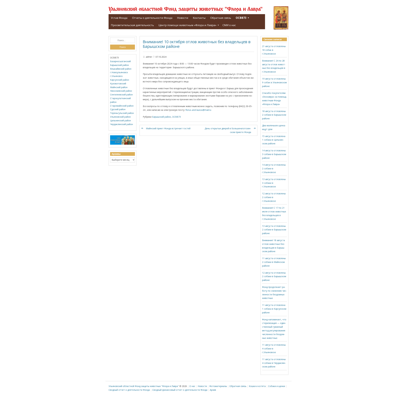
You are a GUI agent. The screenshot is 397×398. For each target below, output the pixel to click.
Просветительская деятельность (132, 25)
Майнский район (118, 87)
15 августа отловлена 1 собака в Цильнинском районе (273, 140)
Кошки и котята (257, 386)
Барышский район (161, 116)
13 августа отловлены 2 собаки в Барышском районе (274, 229)
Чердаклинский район (121, 124)
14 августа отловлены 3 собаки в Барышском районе (274, 154)
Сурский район (117, 109)
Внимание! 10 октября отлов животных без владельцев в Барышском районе (196, 44)
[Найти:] (122, 40)
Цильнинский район (120, 120)
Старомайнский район (122, 105)
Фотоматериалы (218, 386)
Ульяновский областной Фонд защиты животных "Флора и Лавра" (186, 9)
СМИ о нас (229, 25)
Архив (213, 389)
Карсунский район (119, 79)
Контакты (199, 18)
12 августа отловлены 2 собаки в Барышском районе (274, 276)
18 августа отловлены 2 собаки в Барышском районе (274, 115)
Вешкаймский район (120, 68)
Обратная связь (220, 18)
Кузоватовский (118, 83)
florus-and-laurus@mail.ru (198, 109)
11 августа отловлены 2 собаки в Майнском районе (274, 262)
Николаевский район (121, 90)
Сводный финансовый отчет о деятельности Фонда (179, 389)
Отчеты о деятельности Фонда (152, 18)
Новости (182, 18)
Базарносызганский (120, 61)
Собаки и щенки (276, 386)
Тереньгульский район (122, 113)
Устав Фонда (119, 18)
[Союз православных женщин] (122, 143)
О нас (192, 386)
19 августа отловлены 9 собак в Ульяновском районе (274, 82)
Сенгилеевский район (121, 94)
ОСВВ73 (241, 18)
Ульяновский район (120, 116)
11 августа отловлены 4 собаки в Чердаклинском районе (274, 363)
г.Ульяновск (116, 76)
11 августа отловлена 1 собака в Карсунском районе (274, 309)
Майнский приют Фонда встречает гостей (168, 128)
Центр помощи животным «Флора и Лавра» (187, 25)
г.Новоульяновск (119, 72)
